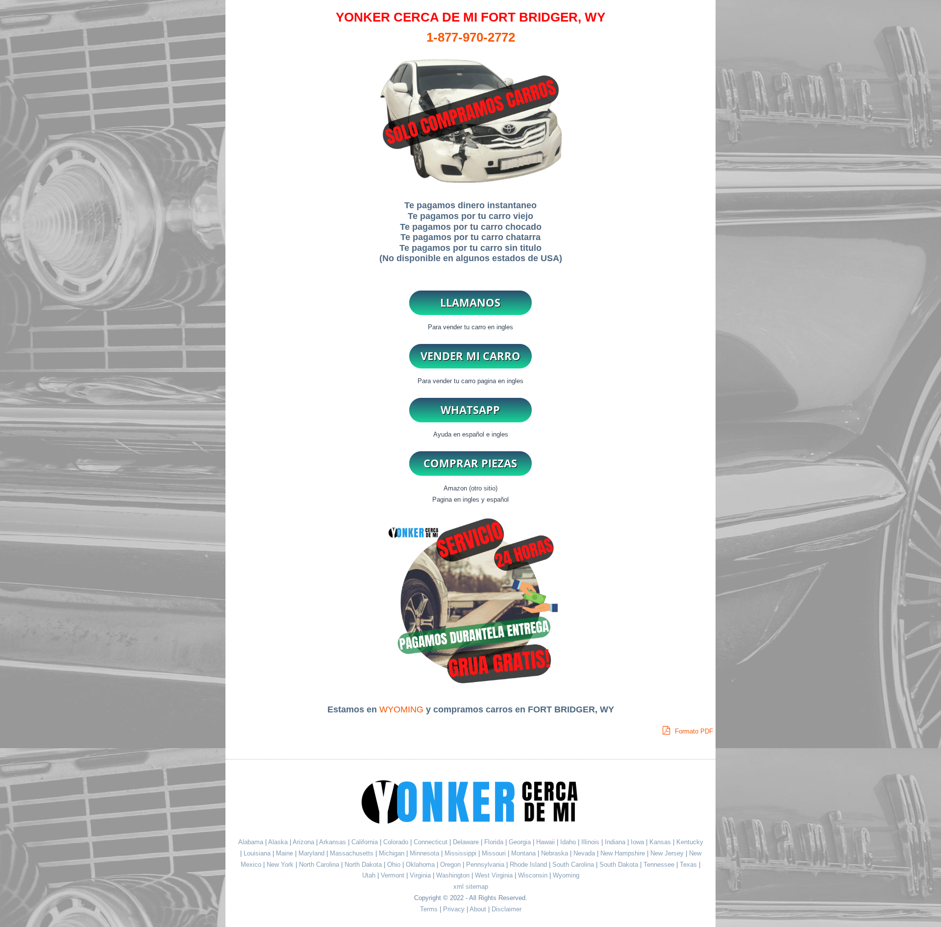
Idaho (569, 842)
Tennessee (660, 864)
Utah (369, 875)
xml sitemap (470, 886)
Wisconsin (533, 875)
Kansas (661, 842)
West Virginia (495, 875)
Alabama (250, 842)
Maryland (312, 853)
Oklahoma (421, 864)
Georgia (521, 842)
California (364, 842)
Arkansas (332, 842)
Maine (285, 853)
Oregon (451, 864)
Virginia (421, 875)
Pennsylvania (486, 864)
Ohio (394, 864)
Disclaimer (506, 909)
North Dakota (364, 864)
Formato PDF (693, 731)
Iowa (638, 842)
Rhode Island (529, 864)
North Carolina (320, 864)
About (478, 909)
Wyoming (566, 875)
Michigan (392, 853)
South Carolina (574, 864)
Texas (689, 864)
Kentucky (689, 842)
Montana (524, 853)
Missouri (495, 853)
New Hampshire (623, 853)
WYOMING (401, 709)
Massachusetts (352, 853)
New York (281, 864)
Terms (429, 909)
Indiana (616, 842)
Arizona (303, 842)
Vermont (393, 875)
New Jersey (668, 853)
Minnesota (425, 853)
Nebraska (555, 853)
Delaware (467, 842)
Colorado (396, 842)
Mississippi (461, 853)
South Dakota (619, 864)
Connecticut (431, 842)
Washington (453, 875)
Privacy (454, 909)
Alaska (278, 842)
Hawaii (546, 842)
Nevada (585, 853)
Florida (494, 842)
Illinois (591, 842)
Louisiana (258, 853)
